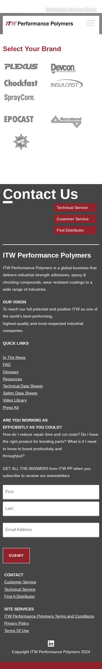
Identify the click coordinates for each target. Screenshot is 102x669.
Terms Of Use (16, 630)
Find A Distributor (19, 596)
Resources (12, 379)
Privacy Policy (16, 623)
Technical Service (72, 207)
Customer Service (73, 219)
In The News (14, 357)
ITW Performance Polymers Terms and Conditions (49, 616)
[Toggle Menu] (90, 23)
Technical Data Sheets (23, 386)
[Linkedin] (51, 643)
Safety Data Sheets (20, 393)
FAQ (7, 364)
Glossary (11, 372)
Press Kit (11, 407)
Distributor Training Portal (71, 9)
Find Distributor (70, 230)
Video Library (15, 400)
